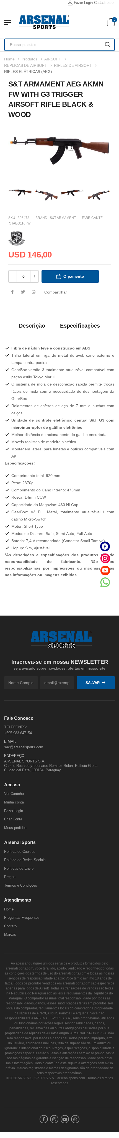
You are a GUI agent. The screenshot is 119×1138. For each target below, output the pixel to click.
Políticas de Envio (18, 868)
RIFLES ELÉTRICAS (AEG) (28, 71)
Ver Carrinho (14, 794)
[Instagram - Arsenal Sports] (105, 558)
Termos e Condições (20, 885)
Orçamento (73, 276)
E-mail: (10, 741)
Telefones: (15, 727)
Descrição (32, 326)
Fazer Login (83, 3)
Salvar (93, 683)
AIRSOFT (52, 59)
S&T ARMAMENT (63, 218)
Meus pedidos (15, 828)
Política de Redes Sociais (25, 860)
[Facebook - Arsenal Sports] (105, 546)
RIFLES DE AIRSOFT (73, 65)
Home (9, 59)
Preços (9, 877)
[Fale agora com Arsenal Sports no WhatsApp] (105, 582)
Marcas (10, 934)
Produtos (29, 59)
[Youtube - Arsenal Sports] (105, 570)
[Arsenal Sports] (44, 22)
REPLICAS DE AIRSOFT (25, 65)
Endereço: (14, 756)
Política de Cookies (19, 851)
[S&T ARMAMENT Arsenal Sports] (16, 237)
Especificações (80, 326)
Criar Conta (13, 819)
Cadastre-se (103, 3)
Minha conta (14, 802)
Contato (10, 926)
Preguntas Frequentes (22, 917)
